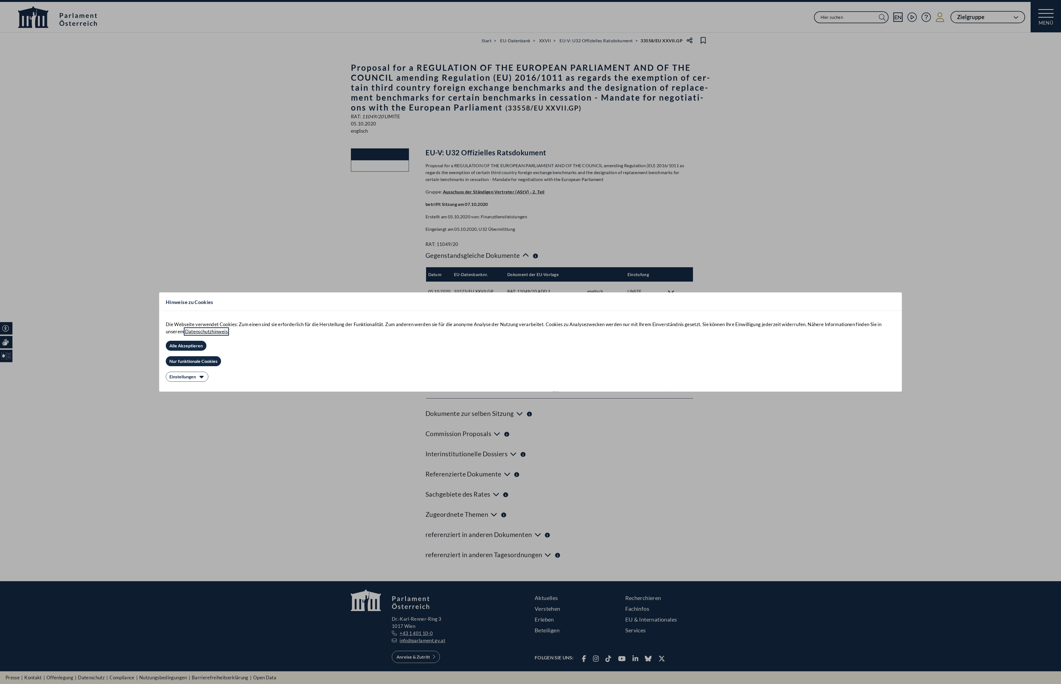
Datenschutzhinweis (206, 331)
